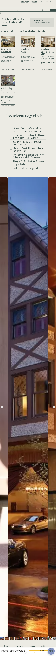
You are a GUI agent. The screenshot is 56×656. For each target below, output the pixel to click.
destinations (16, 4)
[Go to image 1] (2, 638)
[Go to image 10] (45, 638)
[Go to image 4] (16, 638)
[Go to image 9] (40, 638)
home (6, 4)
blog (43, 4)
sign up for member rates (8, 69)
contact (51, 4)
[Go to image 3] (12, 638)
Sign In (52, 1)
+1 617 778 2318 (45, 1)
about (35, 4)
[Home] (0, 13)
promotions (26, 4)
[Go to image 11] (50, 638)
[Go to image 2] (7, 638)
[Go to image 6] (26, 638)
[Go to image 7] (31, 638)
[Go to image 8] (36, 638)
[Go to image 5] (21, 638)
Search (53, 10)
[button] (8, 41)
